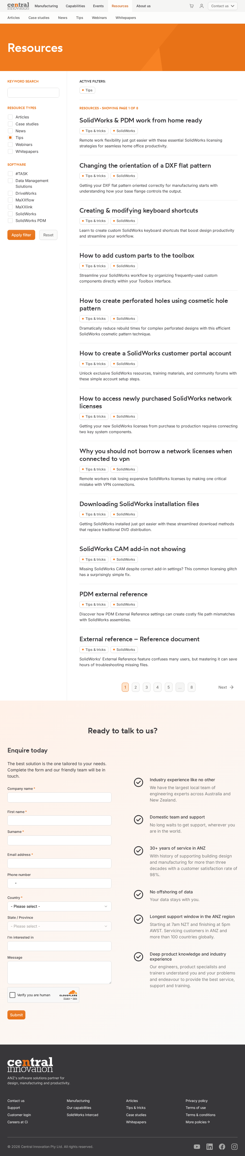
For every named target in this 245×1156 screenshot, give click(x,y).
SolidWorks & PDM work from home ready (140, 120)
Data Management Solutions (32, 183)
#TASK (22, 173)
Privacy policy (197, 1101)
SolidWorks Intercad (82, 1115)
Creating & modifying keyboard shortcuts (138, 210)
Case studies (27, 124)
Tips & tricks (135, 1108)
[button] (46, 6)
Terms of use (196, 1108)
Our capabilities (79, 1108)
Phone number (19, 875)
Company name (21, 789)
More (196, 1122)
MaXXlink (24, 207)
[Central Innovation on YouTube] (197, 1147)
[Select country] (13, 883)
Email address (20, 854)
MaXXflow (25, 200)
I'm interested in (20, 937)
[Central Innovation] (18, 6)
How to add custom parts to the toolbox (136, 255)
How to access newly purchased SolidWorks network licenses (155, 402)
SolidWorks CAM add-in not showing (132, 549)
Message (14, 957)
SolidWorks (26, 213)
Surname (15, 832)
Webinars (24, 144)
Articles (22, 117)
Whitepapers (27, 151)
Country (15, 898)
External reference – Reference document (139, 639)
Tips (19, 137)
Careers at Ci (17, 1122)
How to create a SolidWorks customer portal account (155, 353)
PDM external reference (113, 594)
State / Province (20, 917)
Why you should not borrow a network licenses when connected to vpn (155, 455)
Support (13, 1108)
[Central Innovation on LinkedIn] (209, 1147)
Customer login (19, 1115)
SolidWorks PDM (31, 220)
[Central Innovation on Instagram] (234, 1147)
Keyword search (23, 81)
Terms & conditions (200, 1115)
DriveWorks (26, 193)
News (21, 130)
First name (17, 812)
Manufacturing (78, 1101)
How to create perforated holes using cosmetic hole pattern (153, 304)
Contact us (15, 1101)
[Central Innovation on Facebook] (222, 1147)
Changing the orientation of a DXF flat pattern (145, 165)
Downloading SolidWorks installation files (139, 504)
